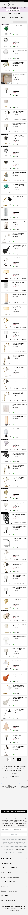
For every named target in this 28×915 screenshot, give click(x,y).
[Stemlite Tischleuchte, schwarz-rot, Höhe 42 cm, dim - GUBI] (14, 274)
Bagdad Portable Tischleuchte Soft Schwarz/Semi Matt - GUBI (19, 246)
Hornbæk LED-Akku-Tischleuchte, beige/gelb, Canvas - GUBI (19, 722)
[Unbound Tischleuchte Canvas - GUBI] (14, 298)
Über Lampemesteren (9, 891)
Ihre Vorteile (6, 872)
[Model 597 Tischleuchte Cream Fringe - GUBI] (14, 408)
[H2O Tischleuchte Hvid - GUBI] (14, 213)
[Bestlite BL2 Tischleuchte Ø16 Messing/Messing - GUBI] (14, 323)
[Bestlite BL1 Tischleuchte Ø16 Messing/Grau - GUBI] (14, 359)
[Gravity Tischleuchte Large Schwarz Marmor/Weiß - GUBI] (14, 591)
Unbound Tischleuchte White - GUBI (19, 416)
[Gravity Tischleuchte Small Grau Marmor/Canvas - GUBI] (14, 91)
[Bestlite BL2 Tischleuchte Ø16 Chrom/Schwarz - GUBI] (14, 115)
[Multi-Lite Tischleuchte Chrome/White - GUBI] (14, 54)
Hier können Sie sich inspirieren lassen (13, 811)
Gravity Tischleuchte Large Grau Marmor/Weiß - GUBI (19, 576)
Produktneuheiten (8, 900)
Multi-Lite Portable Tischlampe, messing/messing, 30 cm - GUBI (18, 490)
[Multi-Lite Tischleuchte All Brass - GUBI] (14, 604)
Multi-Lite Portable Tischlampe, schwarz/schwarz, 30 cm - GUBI (18, 454)
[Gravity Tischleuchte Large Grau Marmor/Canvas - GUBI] (14, 652)
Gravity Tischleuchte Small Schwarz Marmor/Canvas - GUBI (19, 735)
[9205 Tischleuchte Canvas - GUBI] (14, 103)
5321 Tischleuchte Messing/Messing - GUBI (20, 75)
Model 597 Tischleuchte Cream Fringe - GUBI (20, 405)
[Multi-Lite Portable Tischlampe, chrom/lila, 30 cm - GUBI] (14, 445)
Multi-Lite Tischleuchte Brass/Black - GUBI (19, 161)
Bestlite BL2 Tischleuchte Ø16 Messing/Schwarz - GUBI (18, 564)
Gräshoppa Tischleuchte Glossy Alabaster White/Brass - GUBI (18, 686)
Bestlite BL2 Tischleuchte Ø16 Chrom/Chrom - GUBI (18, 747)
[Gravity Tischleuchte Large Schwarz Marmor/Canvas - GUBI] (14, 127)
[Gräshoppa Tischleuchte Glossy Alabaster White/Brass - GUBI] (14, 689)
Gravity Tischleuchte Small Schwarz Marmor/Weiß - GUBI (19, 527)
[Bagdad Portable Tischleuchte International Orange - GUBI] (14, 677)
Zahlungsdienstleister (10, 877)
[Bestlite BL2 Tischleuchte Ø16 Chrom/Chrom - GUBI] (14, 750)
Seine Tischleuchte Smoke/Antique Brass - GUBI (19, 222)
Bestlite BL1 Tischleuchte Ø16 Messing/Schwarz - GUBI (18, 466)
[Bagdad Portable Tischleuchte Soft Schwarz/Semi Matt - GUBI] (14, 249)
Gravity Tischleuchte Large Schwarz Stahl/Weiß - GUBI (19, 332)
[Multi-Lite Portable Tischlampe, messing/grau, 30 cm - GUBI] (14, 66)
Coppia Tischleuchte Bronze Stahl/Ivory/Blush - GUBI (18, 612)
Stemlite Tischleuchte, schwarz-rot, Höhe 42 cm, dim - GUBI (19, 270)
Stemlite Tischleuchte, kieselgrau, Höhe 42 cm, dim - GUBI (19, 307)
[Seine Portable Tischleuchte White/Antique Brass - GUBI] (14, 433)
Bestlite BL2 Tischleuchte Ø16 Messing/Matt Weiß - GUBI (18, 368)
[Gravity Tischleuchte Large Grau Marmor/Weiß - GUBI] (14, 579)
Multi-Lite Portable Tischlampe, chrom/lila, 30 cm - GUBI (18, 441)
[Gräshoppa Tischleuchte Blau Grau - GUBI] (14, 176)
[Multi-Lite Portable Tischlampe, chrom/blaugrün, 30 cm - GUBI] (14, 188)
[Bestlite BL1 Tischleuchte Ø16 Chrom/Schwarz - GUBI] (14, 713)
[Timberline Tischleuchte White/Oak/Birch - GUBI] (14, 665)
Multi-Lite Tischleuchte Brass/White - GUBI (20, 625)
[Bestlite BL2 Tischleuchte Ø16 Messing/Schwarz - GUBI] (14, 567)
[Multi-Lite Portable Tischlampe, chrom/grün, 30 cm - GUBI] (14, 30)
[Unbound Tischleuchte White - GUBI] (14, 420)
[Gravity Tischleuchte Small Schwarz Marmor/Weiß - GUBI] (14, 530)
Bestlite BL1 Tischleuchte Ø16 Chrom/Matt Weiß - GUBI (18, 234)
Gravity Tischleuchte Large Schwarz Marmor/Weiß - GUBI (19, 588)
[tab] (14, 858)
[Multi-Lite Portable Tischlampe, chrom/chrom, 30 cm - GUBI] (14, 152)
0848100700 (22, 908)
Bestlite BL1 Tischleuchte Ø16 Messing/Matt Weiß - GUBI (18, 393)
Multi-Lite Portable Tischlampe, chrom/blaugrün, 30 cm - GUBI (18, 185)
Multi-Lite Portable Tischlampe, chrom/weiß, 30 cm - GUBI (18, 502)
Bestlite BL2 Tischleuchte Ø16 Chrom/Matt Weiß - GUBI (18, 551)
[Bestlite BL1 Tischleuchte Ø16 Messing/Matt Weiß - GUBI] (14, 396)
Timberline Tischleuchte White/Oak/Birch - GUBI (17, 661)
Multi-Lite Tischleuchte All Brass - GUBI (19, 600)
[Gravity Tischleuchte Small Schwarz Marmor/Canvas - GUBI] (14, 738)
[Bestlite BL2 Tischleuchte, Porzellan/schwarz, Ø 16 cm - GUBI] (14, 262)
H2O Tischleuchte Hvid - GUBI (18, 208)
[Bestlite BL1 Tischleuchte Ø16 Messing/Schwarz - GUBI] (14, 469)
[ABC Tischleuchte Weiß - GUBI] (14, 286)
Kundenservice (6, 858)
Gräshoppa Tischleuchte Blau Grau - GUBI (19, 173)
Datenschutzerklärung (20, 849)
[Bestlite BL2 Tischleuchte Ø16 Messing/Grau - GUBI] (14, 384)
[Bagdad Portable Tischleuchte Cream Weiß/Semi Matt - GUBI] (14, 701)
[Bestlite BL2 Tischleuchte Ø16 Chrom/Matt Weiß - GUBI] (14, 555)
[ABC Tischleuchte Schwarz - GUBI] (14, 518)
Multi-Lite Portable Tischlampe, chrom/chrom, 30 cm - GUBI (18, 148)
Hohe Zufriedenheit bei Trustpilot (17, 1)
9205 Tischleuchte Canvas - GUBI (19, 99)
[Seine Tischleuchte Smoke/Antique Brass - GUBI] (14, 225)
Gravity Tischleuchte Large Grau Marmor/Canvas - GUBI (19, 649)
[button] (10, 34)
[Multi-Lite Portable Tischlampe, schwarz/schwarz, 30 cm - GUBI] (14, 457)
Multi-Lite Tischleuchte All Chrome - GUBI (19, 38)
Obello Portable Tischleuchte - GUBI (19, 636)
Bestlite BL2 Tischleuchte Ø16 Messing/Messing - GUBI (18, 319)
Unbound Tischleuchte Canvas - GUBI (20, 294)
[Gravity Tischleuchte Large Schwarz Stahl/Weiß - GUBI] (14, 335)
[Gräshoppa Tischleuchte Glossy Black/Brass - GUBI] (14, 201)
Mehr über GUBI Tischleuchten (17, 17)
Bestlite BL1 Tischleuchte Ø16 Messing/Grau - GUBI (18, 356)
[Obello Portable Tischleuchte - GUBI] (14, 640)
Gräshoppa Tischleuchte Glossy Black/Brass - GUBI (18, 197)
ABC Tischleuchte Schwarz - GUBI (19, 514)
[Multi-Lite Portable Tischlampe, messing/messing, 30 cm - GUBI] (14, 494)
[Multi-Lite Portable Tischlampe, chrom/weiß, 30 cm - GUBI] (14, 506)
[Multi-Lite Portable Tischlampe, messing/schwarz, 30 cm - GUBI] (14, 139)
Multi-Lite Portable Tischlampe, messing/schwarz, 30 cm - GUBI (18, 136)
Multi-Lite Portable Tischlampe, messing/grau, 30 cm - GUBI (18, 63)
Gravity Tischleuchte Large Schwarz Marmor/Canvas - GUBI (19, 124)
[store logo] (9, 4)
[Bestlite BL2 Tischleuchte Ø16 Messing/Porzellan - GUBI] (14, 481)
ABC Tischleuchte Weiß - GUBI (18, 282)
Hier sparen (15, 8)
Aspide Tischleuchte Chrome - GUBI (19, 538)
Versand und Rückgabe (10, 868)
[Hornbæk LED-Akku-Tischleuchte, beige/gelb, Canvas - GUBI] (14, 726)
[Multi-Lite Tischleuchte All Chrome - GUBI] (14, 42)
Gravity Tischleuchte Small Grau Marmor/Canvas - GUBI (19, 87)
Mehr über (5, 896)
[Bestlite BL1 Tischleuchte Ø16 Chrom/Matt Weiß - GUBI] (14, 237)
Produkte (4, 17)
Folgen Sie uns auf (8, 882)
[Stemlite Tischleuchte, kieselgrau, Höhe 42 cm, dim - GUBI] (14, 310)
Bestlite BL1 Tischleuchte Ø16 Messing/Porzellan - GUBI (18, 344)
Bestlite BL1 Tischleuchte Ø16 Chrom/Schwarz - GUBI (18, 710)
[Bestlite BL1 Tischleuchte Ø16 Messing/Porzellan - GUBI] (14, 347)
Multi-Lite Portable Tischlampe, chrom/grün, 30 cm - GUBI (18, 26)
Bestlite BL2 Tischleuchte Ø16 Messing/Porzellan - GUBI (18, 478)
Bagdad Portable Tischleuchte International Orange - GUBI (18, 673)
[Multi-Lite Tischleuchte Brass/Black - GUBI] (14, 164)
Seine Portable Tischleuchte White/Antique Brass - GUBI (18, 429)
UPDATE (13, 10)
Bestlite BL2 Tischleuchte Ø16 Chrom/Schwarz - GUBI (18, 112)
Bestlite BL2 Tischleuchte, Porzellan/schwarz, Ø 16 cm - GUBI (19, 258)
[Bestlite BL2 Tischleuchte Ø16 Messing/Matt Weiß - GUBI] (14, 372)
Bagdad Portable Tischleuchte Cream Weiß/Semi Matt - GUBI (20, 698)
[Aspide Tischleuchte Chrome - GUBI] (14, 543)
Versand (4, 886)
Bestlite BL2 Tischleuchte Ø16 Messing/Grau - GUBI (18, 380)
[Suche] (24, 4)
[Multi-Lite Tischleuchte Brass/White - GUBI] (14, 628)
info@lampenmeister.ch (14, 910)
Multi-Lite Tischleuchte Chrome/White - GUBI (20, 51)
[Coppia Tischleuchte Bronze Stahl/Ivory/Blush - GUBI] (14, 616)
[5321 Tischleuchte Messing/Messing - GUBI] (14, 78)
